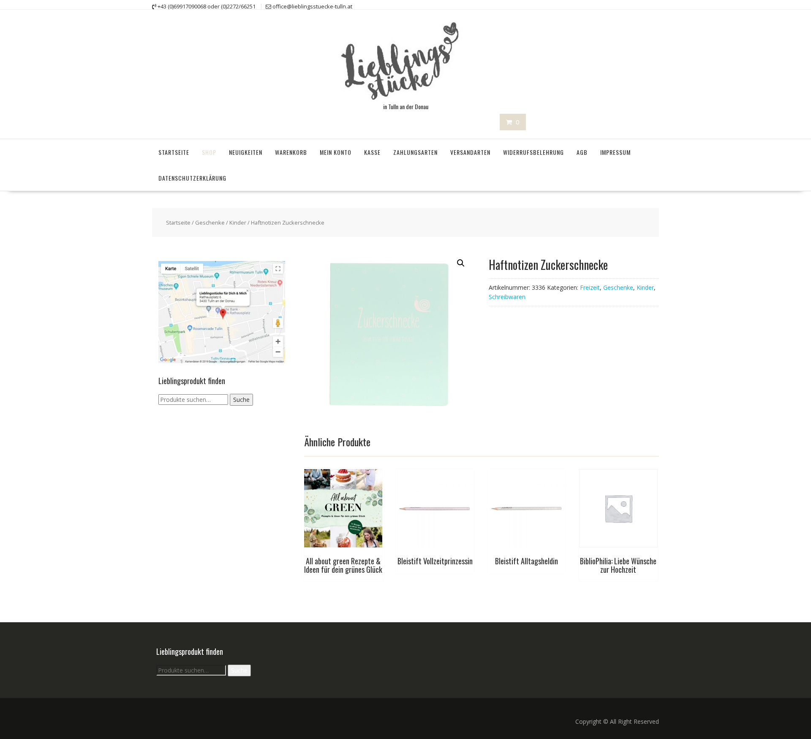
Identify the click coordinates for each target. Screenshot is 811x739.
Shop (209, 152)
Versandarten (470, 152)
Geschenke (210, 222)
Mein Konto (335, 152)
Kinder (237, 222)
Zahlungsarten (415, 152)
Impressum (615, 152)
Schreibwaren (507, 297)
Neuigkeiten (245, 152)
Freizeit (590, 287)
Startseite (173, 152)
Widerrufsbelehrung (533, 152)
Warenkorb (291, 152)
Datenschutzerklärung (192, 177)
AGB (582, 152)
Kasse (372, 152)
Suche (241, 400)
